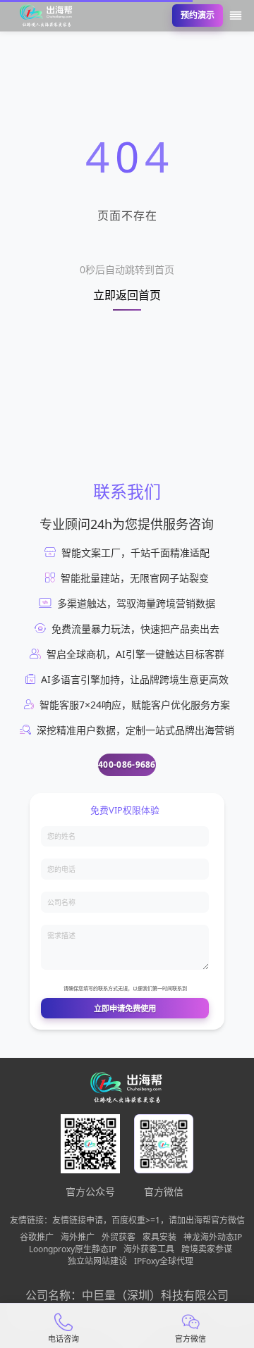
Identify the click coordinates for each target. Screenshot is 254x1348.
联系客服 (175, 183)
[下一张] (231, 106)
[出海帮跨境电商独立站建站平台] (46, 15)
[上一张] (22, 106)
